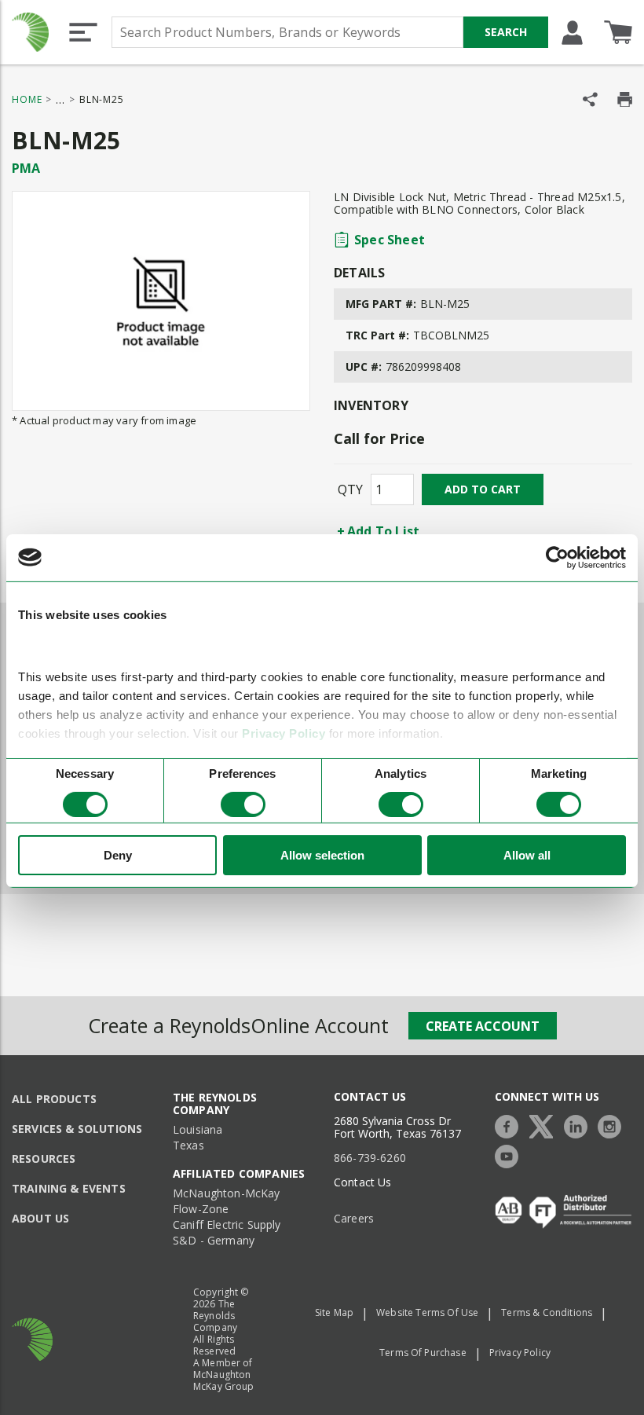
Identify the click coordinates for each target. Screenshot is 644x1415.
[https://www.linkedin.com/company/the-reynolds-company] (579, 1124)
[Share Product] (590, 99)
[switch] (243, 804)
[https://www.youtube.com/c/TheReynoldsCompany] (510, 1154)
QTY (350, 489)
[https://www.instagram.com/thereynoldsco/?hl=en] (613, 1124)
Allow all (527, 855)
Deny (118, 855)
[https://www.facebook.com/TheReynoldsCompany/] (510, 1124)
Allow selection (322, 855)
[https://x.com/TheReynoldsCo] (545, 1124)
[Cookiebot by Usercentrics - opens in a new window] (557, 557)
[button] (83, 32)
